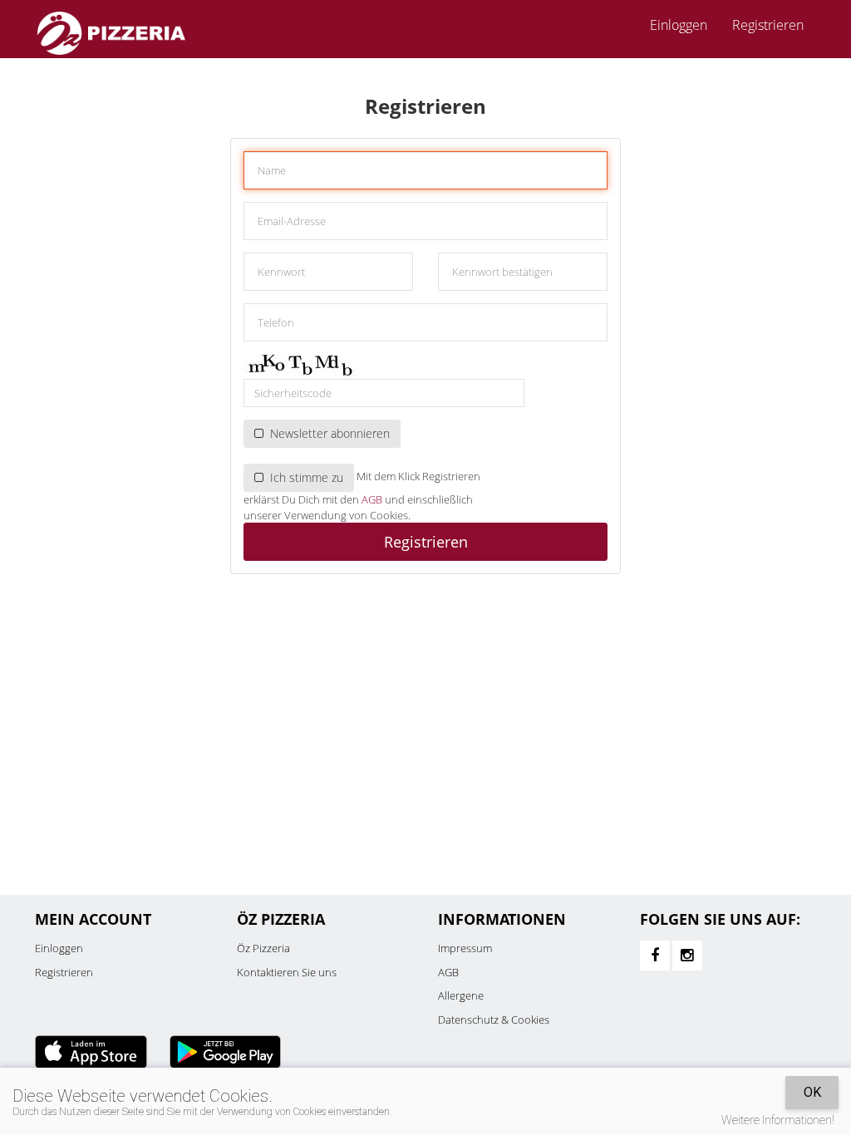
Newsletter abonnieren (326, 433)
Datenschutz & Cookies (493, 1019)
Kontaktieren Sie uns (287, 972)
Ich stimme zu (303, 477)
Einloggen (59, 948)
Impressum (465, 948)
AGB (372, 499)
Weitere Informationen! (777, 1120)
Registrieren (768, 25)
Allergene (461, 995)
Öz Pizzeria (263, 948)
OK (812, 1092)
